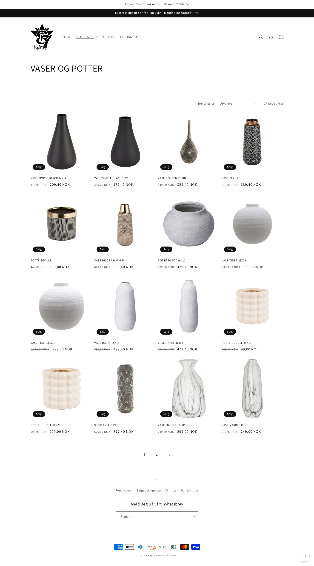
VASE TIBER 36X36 (43, 343)
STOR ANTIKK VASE (107, 425)
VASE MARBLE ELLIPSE (173, 425)
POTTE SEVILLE (41, 260)
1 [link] (145, 454)
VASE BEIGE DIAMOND (109, 260)
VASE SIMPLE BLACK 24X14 (48, 178)
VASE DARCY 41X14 (170, 343)
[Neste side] (169, 455)
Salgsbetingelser (149, 490)
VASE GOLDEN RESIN (172, 178)
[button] (87, 37)
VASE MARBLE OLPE (235, 425)
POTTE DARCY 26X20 (171, 260)
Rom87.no (151, 555)
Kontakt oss (190, 490)
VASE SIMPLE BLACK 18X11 (112, 178)
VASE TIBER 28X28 (234, 260)
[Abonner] (193, 516)
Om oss (171, 490)
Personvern (123, 490)
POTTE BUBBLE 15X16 (236, 343)
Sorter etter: (206, 103)
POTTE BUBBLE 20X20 (45, 425)
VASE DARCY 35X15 (107, 343)
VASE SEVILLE (231, 178)
